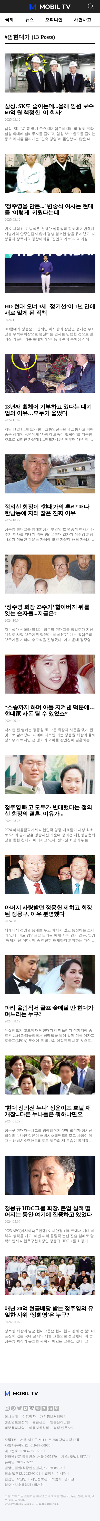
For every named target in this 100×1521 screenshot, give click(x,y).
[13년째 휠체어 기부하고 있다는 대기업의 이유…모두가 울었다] (50, 395)
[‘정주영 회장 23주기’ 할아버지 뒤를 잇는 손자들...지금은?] (50, 595)
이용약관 (29, 1416)
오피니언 (54, 19)
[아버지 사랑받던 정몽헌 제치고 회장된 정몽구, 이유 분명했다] (50, 896)
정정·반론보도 (63, 1428)
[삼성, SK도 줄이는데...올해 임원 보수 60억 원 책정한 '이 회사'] (50, 95)
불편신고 (39, 1422)
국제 (9, 19)
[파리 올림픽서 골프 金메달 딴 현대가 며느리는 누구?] (50, 996)
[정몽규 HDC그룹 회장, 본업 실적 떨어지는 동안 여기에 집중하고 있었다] (50, 1197)
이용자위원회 (39, 1428)
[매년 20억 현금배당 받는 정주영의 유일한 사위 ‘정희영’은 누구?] (50, 1297)
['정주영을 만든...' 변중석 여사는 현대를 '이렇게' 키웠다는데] (50, 195)
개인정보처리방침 (53, 1416)
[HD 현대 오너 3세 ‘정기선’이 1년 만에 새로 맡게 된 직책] (50, 295)
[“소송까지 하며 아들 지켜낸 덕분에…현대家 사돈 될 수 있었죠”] (50, 696)
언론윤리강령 (60, 1422)
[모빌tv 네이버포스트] (56, 1410)
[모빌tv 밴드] (38, 1410)
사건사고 (82, 19)
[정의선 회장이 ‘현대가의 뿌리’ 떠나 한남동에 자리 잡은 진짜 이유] (50, 495)
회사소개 (11, 1416)
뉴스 (29, 19)
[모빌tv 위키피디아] (31, 1410)
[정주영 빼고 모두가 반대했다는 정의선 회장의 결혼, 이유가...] (50, 796)
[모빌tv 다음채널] (25, 1410)
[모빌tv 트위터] (19, 1410)
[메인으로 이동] (50, 8)
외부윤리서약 (15, 1428)
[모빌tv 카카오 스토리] (44, 1410)
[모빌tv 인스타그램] (7, 1410)
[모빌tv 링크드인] (50, 1410)
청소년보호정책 (16, 1422)
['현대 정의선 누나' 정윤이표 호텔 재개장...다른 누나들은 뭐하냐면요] (50, 1097)
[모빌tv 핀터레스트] (13, 1410)
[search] (90, 6)
